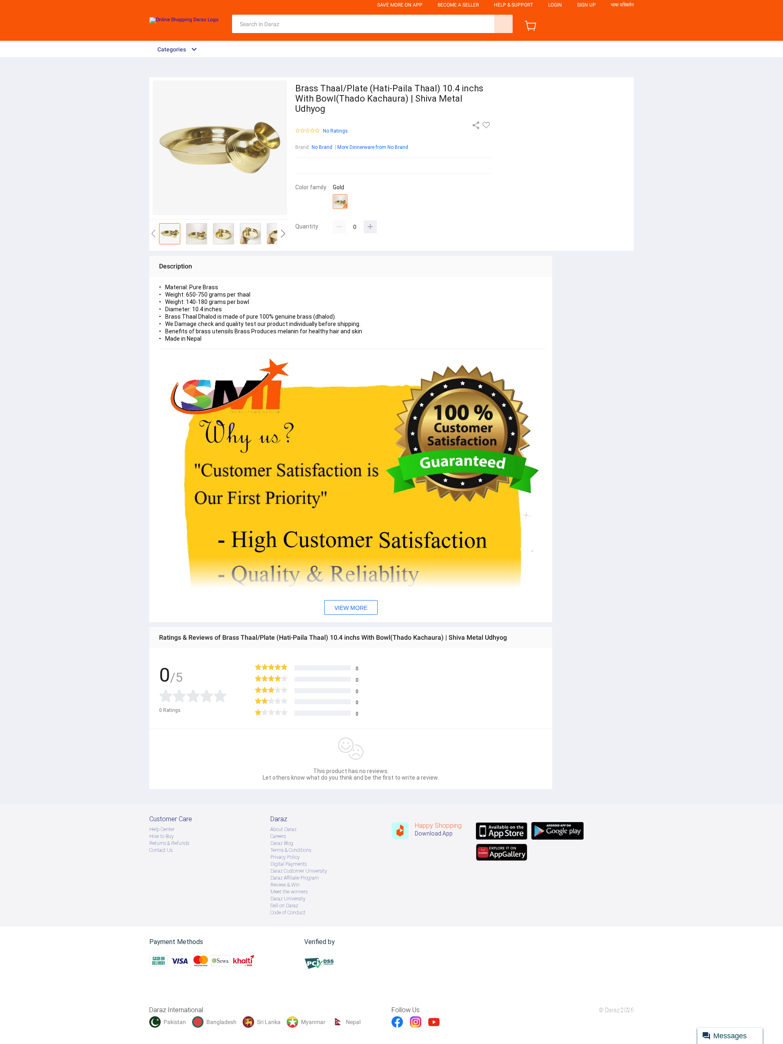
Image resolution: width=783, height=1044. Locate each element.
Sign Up (586, 5)
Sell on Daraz (284, 906)
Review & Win (285, 885)
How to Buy (161, 836)
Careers (278, 836)
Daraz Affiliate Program (294, 878)
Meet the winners (288, 892)
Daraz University (287, 899)
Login (555, 5)
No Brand (322, 147)
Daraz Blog (281, 843)
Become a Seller (458, 5)
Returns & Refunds (169, 843)
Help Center (162, 829)
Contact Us (161, 850)
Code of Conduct (287, 912)
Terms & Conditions (290, 850)
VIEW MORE (350, 608)
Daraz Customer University (298, 871)
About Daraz (283, 829)
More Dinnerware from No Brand (372, 147)
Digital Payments (288, 864)
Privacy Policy (285, 857)
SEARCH (503, 24)
